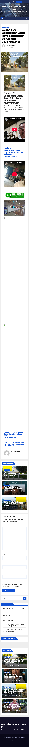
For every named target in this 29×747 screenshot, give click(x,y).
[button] (26, 18)
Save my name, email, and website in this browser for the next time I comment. (12, 585)
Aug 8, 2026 (7, 680)
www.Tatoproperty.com (14, 8)
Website (4, 573)
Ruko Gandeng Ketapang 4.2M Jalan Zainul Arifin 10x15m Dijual (14, 504)
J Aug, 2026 (7, 477)
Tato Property (12, 45)
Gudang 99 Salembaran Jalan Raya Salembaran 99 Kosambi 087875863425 (13, 152)
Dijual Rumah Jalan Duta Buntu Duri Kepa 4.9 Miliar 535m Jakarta (14, 473)
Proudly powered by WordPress (10, 737)
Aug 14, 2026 (8, 665)
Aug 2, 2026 (7, 710)
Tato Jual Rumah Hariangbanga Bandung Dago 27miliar (14, 489)
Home (25, 745)
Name (4, 554)
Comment (5, 525)
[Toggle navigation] (14, 18)
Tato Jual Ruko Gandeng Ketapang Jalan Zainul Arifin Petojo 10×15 (14, 706)
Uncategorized (5, 27)
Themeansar (14, 740)
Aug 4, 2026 (7, 695)
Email (4, 563)
